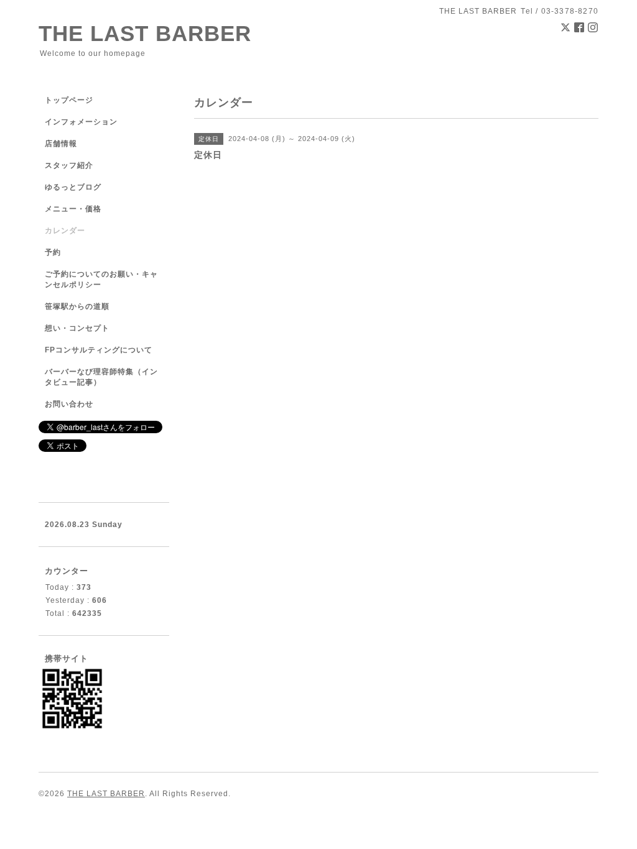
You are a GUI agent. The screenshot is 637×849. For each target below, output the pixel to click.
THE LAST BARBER (145, 33)
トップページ (69, 100)
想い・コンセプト (77, 328)
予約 (53, 252)
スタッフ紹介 (69, 165)
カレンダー (65, 230)
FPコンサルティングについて (98, 350)
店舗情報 (61, 143)
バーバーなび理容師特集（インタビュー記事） (101, 377)
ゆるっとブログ (73, 187)
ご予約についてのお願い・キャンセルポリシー (101, 279)
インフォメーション (81, 121)
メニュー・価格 (73, 208)
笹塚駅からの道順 (77, 306)
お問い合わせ (69, 404)
